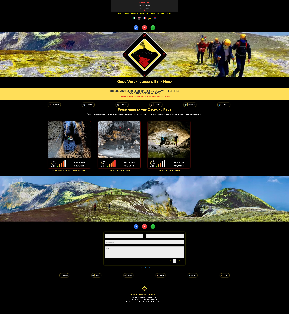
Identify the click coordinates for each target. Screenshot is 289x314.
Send (181, 261)
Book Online (134, 13)
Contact (168, 13)
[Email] (144, 27)
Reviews (142, 13)
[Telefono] (136, 27)
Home (119, 13)
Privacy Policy (141, 268)
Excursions (126, 13)
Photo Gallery (150, 13)
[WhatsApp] (153, 27)
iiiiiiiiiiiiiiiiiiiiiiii (54, 105)
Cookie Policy (148, 268)
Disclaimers (160, 13)
